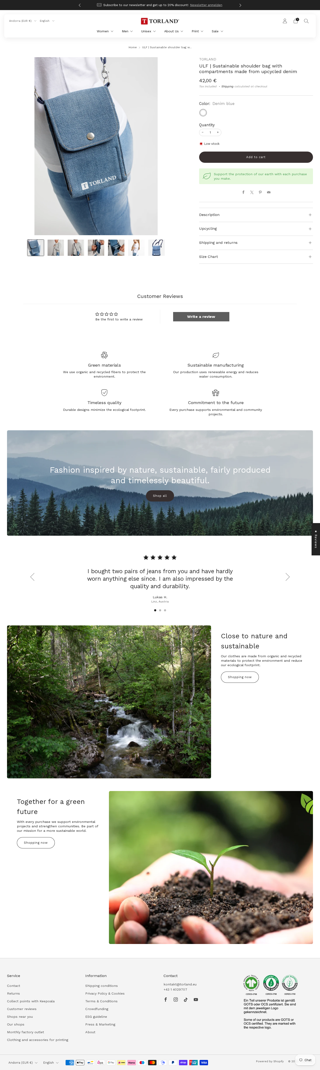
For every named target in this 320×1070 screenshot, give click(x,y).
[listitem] (160, 5)
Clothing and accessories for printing (37, 1040)
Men (125, 31)
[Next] (240, 5)
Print (195, 31)
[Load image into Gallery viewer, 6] (136, 247)
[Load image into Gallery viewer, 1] (35, 247)
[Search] (306, 21)
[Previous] (80, 5)
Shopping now (240, 677)
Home (133, 47)
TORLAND (207, 59)
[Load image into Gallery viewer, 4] (96, 247)
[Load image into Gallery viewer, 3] (75, 247)
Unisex (146, 31)
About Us (171, 31)
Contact (13, 986)
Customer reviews (22, 1009)
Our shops (15, 1024)
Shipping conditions (101, 986)
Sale (215, 31)
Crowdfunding (96, 1009)
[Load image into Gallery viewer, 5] (116, 247)
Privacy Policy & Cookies (105, 993)
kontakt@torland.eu (180, 984)
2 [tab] (160, 610)
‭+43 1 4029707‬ (175, 989)
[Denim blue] (203, 112)
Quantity (207, 125)
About (90, 1032)
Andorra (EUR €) (21, 20)
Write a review (201, 316)
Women (103, 31)
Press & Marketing (100, 1024)
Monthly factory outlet (25, 1032)
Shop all (160, 496)
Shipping (227, 86)
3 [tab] (165, 610)
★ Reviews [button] (316, 539)
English (45, 20)
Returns (13, 993)
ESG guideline (96, 1016)
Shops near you (20, 1016)
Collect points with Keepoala (31, 1001)
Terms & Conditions (101, 1001)
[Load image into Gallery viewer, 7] (156, 247)
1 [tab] (155, 610)
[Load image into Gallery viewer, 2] (55, 247)
